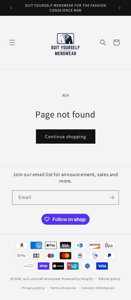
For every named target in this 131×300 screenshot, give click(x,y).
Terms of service (63, 288)
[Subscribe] (112, 197)
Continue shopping (65, 136)
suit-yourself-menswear (42, 279)
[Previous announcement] (11, 8)
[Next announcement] (119, 8)
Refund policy (109, 279)
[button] (12, 42)
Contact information (98, 288)
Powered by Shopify (77, 279)
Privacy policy (33, 288)
